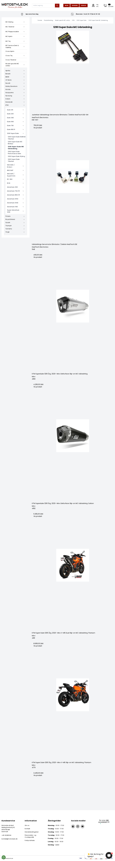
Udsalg (83, 5)
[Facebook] (73, 826)
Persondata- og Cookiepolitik (30, 836)
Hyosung (9, 96)
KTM (7, 105)
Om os (27, 825)
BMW (7, 77)
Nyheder (74, 5)
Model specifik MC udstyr (12, 65)
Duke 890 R (11, 129)
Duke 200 (10, 114)
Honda (8, 89)
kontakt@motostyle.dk (9, 839)
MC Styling (9, 22)
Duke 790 (10, 125)
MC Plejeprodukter (12, 32)
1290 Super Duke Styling (16, 156)
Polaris (8, 216)
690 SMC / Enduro (11, 166)
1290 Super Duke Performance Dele (14, 152)
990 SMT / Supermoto (11, 175)
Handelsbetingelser (32, 832)
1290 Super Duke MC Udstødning (16, 148)
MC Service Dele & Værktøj (12, 46)
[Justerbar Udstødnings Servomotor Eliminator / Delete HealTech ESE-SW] (72, 71)
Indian (8, 99)
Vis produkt (37, 128)
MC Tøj (8, 41)
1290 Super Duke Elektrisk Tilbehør (17, 138)
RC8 (8, 183)
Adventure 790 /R (13, 191)
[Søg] (57, 5)
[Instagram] (78, 826)
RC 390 (9, 179)
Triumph (9, 226)
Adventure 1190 (12, 207)
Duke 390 (10, 118)
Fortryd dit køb (30, 840)
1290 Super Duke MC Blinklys (15, 143)
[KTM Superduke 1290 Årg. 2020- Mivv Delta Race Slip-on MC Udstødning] (72, 330)
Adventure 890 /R (13, 195)
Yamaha (9, 229)
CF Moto (9, 80)
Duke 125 (10, 110)
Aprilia (8, 71)
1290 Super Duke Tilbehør (14, 160)
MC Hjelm (9, 36)
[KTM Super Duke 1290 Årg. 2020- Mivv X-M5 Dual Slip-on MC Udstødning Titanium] (72, 589)
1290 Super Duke (13, 133)
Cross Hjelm (10, 51)
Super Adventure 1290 (13, 211)
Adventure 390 (12, 187)
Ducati (8, 83)
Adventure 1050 (12, 199)
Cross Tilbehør (11, 60)
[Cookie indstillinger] (4, 857)
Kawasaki (9, 102)
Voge (7, 232)
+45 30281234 (6, 835)
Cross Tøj (9, 56)
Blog (66, 5)
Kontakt (27, 829)
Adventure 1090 (12, 203)
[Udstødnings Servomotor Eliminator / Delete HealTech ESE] (72, 201)
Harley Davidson (12, 86)
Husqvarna (10, 92)
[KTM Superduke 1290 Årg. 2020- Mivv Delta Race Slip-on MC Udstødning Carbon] (72, 460)
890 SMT (10, 170)
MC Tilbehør (10, 27)
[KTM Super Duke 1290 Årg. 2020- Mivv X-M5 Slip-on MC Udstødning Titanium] (72, 719)
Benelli (8, 74)
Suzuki (8, 222)
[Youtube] (82, 826)
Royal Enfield (10, 219)
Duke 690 (10, 122)
